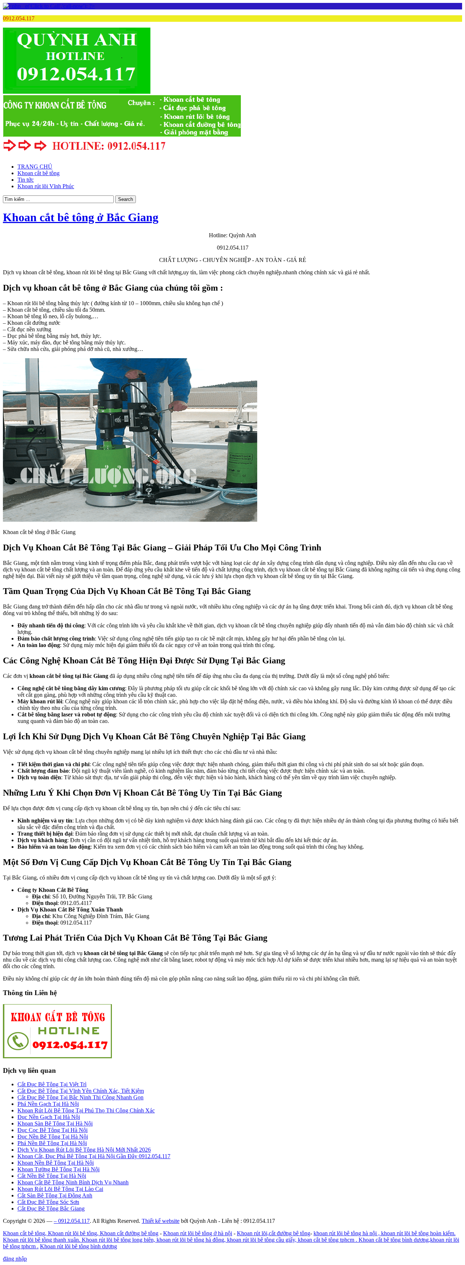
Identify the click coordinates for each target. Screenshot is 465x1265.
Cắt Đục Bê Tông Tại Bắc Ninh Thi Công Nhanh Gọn (80, 1097)
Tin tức (25, 180)
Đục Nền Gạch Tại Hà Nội (48, 1117)
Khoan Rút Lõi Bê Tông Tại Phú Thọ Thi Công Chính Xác (86, 1110)
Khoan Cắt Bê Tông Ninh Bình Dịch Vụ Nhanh (73, 1182)
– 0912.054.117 (72, 1221)
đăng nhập (15, 1259)
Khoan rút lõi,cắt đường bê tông (273, 1233)
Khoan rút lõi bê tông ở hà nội (197, 1233)
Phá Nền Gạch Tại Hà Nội (48, 1104)
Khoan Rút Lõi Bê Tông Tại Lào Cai (60, 1189)
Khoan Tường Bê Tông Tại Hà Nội (58, 1169)
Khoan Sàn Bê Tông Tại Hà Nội (55, 1123)
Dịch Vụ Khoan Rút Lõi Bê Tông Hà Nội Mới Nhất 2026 (84, 1150)
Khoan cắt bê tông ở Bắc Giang (80, 217)
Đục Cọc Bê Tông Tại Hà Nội (52, 1130)
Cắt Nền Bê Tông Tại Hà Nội (51, 1176)
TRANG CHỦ (34, 166)
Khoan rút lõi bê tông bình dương (78, 1246)
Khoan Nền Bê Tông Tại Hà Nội (55, 1163)
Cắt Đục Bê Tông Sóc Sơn (48, 1202)
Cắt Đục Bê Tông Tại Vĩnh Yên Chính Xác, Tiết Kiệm (80, 1091)
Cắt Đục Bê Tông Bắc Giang (51, 1208)
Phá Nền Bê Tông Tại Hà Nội (52, 1143)
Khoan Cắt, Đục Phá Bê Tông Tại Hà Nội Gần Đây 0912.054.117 (93, 1156)
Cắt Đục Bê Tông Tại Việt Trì (51, 1084)
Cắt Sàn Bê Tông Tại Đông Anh (54, 1195)
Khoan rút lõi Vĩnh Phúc (45, 186)
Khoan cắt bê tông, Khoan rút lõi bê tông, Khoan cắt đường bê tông (80, 1233)
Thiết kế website (160, 1221)
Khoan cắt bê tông (38, 173)
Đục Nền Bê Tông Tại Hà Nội (52, 1136)
